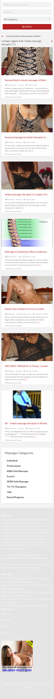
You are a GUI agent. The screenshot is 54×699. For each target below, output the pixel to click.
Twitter (5, 626)
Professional (12, 85)
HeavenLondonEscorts (23, 314)
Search (28, 27)
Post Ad (27, 686)
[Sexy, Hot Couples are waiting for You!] (17, 656)
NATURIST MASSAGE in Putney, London (26, 366)
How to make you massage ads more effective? (23, 605)
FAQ (48, 683)
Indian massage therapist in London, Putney (28, 194)
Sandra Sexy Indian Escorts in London (24, 308)
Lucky (20, 257)
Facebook (6, 619)
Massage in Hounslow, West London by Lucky (29, 251)
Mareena (21, 85)
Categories (16, 683)
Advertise (6, 613)
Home (6, 683)
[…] (46, 93)
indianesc (21, 428)
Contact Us (6, 632)
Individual (11, 142)
